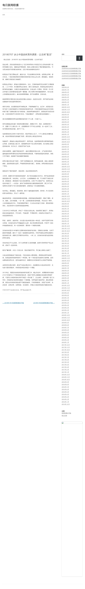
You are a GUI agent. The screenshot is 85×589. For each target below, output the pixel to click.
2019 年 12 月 (66, 285)
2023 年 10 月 (66, 171)
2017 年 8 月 (65, 355)
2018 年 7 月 (65, 327)
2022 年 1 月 (65, 223)
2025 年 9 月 (65, 114)
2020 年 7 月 (65, 268)
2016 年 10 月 (66, 379)
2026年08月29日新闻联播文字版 (71, 68)
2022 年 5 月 (65, 213)
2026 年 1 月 (65, 104)
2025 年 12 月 (66, 107)
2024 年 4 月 (65, 156)
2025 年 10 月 (66, 112)
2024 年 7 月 (65, 149)
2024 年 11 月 (66, 139)
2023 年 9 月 (65, 174)
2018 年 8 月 (65, 325)
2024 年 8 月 (65, 147)
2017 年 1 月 (65, 372)
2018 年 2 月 (65, 340)
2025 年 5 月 (65, 124)
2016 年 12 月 (66, 374)
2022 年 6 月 (65, 211)
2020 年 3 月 (65, 278)
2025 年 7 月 (65, 119)
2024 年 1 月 (65, 164)
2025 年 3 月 (65, 129)
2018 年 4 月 (65, 335)
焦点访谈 (25, 290)
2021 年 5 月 (65, 243)
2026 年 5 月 (65, 95)
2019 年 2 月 (65, 310)
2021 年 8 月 (65, 236)
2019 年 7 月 (65, 298)
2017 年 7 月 (65, 357)
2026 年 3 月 (65, 100)
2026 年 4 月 (65, 97)
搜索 (63, 54)
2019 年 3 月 (65, 308)
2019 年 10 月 (66, 290)
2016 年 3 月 (65, 397)
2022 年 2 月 (65, 221)
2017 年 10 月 (66, 350)
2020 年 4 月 (65, 275)
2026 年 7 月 (65, 90)
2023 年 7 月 (65, 179)
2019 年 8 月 (65, 295)
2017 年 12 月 (66, 345)
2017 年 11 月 (66, 347)
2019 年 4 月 (65, 305)
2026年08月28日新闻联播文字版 (71, 71)
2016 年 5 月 (65, 392)
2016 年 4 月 (65, 394)
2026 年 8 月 (65, 87)
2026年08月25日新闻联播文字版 (71, 78)
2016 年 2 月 (65, 399)
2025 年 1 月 (65, 134)
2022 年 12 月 (66, 196)
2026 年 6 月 (65, 92)
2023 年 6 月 (65, 181)
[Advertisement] (42, 35)
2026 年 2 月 (65, 102)
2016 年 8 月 (65, 384)
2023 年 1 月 (65, 194)
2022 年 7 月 (65, 208)
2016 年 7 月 (65, 387)
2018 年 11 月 (66, 317)
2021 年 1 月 (65, 253)
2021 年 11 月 (66, 228)
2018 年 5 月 (65, 332)
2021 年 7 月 (65, 238)
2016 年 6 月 (65, 389)
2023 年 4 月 (65, 186)
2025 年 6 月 (65, 122)
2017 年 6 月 (65, 360)
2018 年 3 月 (65, 337)
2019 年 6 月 (65, 300)
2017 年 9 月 (65, 352)
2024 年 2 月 (65, 161)
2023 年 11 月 (66, 169)
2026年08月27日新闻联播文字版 (71, 73)
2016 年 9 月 (65, 382)
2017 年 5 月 (65, 362)
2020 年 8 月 (65, 265)
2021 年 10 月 (66, 231)
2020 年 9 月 (65, 263)
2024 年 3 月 (65, 159)
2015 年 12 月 (66, 404)
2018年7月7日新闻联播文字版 (13, 303)
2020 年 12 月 (66, 256)
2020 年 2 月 (65, 280)
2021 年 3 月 (65, 248)
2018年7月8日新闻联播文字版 (44, 303)
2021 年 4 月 (65, 246)
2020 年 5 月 (65, 273)
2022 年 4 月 (65, 216)
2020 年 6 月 (65, 270)
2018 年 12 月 (66, 315)
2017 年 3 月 (65, 367)
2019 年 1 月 (65, 312)
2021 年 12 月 (66, 226)
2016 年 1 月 (65, 402)
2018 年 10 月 (66, 320)
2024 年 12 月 (66, 137)
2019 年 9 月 (65, 293)
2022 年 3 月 (65, 218)
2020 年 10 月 (66, 260)
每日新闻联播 (10, 5)
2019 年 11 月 (66, 288)
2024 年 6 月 (65, 152)
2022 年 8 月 (65, 206)
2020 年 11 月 (66, 258)
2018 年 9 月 (65, 322)
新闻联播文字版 (66, 413)
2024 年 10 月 (66, 142)
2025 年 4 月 (65, 127)
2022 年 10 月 (66, 201)
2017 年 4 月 (65, 364)
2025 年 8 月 (65, 117)
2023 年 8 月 (65, 176)
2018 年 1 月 (65, 342)
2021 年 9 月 (65, 233)
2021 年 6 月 (65, 241)
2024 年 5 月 (65, 154)
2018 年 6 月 (65, 330)
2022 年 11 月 (66, 199)
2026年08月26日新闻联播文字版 (71, 76)
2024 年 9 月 (65, 144)
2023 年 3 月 (65, 189)
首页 (3, 15)
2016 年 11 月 (66, 377)
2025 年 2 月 (65, 132)
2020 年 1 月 (65, 283)
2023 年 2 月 (65, 191)
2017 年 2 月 (65, 369)
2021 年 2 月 (65, 251)
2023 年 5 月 (65, 184)
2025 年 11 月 (66, 109)
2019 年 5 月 (65, 303)
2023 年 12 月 (66, 166)
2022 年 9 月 (65, 204)
